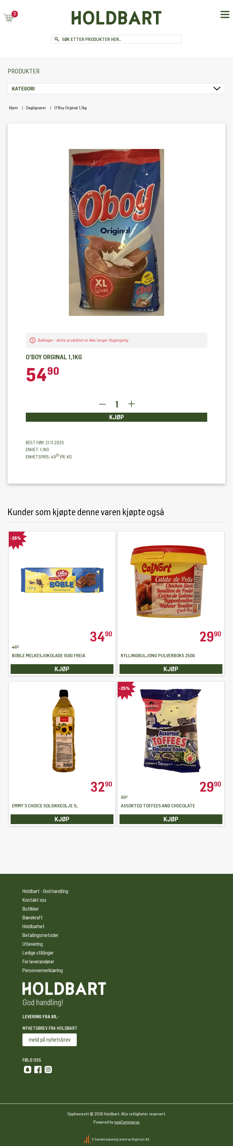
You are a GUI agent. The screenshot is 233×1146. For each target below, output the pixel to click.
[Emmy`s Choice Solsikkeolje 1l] (62, 731)
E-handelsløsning (105, 1139)
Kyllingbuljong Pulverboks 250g (158, 656)
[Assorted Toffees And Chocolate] (171, 731)
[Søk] (56, 39)
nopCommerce (127, 1122)
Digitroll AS (141, 1139)
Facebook (38, 1069)
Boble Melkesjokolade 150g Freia (48, 656)
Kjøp (116, 417)
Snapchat (27, 1069)
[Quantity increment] (131, 404)
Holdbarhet (33, 926)
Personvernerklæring (42, 970)
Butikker (30, 909)
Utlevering (32, 944)
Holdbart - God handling (45, 891)
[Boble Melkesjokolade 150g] (62, 580)
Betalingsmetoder (40, 935)
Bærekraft (32, 918)
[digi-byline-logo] (88, 1139)
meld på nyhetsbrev (50, 1039)
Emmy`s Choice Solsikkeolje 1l (45, 806)
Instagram (48, 1069)
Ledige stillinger (38, 953)
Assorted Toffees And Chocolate (158, 806)
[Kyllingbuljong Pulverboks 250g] (171, 580)
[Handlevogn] (8, 18)
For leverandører (38, 962)
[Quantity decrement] (102, 404)
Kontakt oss (34, 900)
